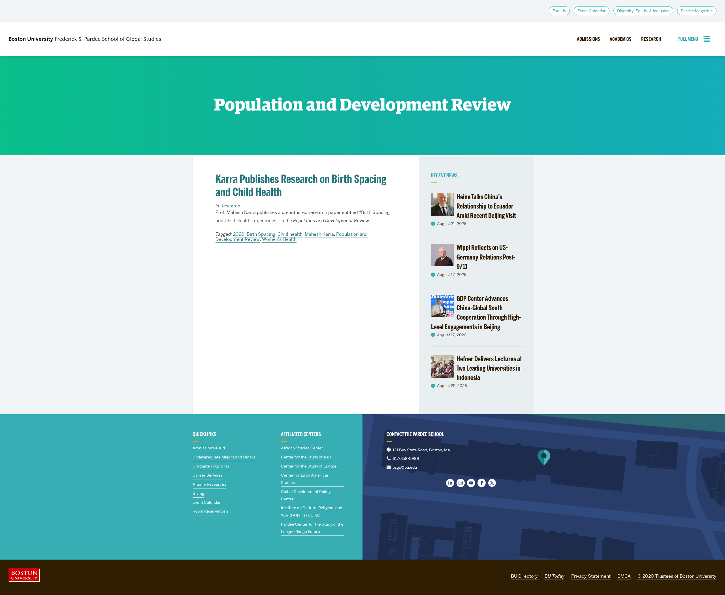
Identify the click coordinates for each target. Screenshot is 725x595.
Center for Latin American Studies (305, 479)
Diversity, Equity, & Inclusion (643, 10)
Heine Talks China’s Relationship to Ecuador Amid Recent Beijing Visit (486, 206)
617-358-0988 (406, 458)
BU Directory (524, 576)
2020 (238, 234)
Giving (198, 493)
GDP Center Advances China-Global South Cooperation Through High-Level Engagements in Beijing (476, 312)
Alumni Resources (209, 484)
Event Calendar (591, 10)
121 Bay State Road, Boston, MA (421, 449)
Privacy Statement (591, 576)
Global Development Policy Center (305, 495)
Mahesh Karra (319, 234)
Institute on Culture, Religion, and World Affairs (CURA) (311, 511)
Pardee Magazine (697, 10)
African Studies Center (302, 447)
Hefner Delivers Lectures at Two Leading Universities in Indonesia (489, 368)
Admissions (588, 39)
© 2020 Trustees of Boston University (677, 576)
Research (651, 39)
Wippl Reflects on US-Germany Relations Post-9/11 (486, 257)
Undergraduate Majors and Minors (224, 457)
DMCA (624, 576)
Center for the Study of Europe (309, 466)
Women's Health (279, 239)
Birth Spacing (261, 234)
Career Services (208, 475)
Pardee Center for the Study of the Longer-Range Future (312, 528)
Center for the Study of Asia (306, 457)
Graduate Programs (211, 466)
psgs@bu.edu (405, 467)
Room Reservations (210, 511)
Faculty (559, 10)
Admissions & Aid (209, 447)
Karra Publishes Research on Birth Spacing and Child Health (301, 185)
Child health (290, 234)
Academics (621, 39)
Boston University (24, 575)
